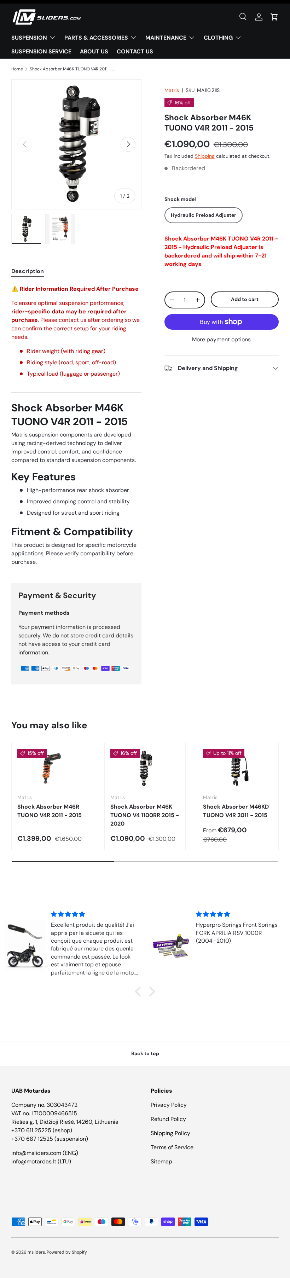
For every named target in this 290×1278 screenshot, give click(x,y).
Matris (171, 90)
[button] (274, 17)
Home (17, 69)
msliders (36, 1252)
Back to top (145, 1053)
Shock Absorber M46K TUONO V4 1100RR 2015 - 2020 (144, 815)
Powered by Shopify (67, 1252)
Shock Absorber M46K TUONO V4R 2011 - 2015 (72, 69)
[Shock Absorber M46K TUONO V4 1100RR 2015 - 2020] (145, 768)
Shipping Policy (170, 1133)
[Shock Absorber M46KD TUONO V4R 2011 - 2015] (238, 768)
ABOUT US (94, 51)
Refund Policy (168, 1119)
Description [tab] (27, 271)
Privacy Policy (169, 1105)
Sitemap (161, 1161)
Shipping (205, 156)
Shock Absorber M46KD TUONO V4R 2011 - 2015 (236, 811)
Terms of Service (172, 1147)
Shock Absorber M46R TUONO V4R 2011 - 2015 (49, 811)
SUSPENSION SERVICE (41, 51)
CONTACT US (135, 51)
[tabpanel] (76, 425)
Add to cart (245, 299)
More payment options (221, 339)
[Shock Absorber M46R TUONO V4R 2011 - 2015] (52, 768)
